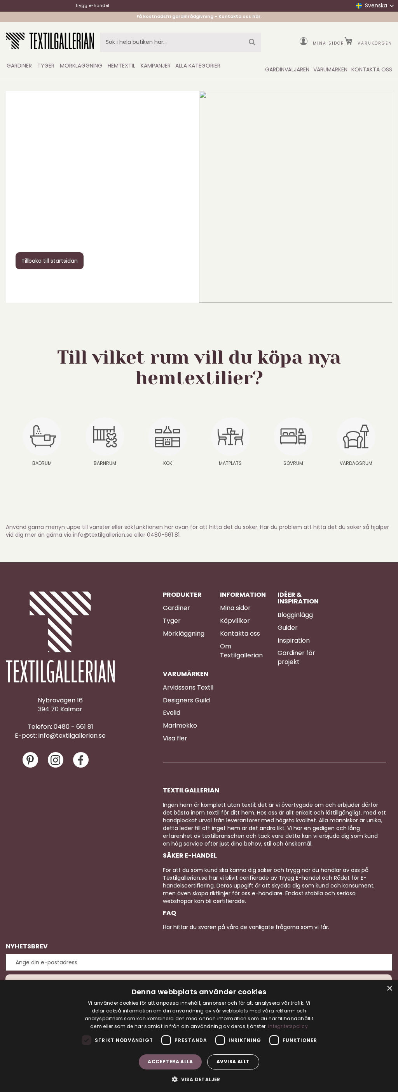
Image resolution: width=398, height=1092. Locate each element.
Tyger (172, 621)
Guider (288, 628)
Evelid (171, 713)
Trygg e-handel (92, 5)
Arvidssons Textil (188, 687)
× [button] (389, 988)
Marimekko (180, 725)
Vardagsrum (356, 463)
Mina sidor (328, 43)
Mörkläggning (183, 633)
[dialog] (199, 1036)
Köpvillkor (235, 621)
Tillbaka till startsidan (49, 261)
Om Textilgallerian (241, 651)
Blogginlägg (295, 615)
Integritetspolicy (288, 1026)
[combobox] (180, 42)
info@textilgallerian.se (72, 735)
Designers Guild (186, 700)
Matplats (230, 463)
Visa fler (175, 738)
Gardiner (176, 608)
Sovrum (293, 463)
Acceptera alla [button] (170, 1061)
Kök (167, 463)
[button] (199, 1079)
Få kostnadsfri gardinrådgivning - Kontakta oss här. (199, 16)
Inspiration (294, 640)
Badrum (42, 463)
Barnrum (105, 463)
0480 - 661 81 (73, 727)
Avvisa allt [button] (233, 1061)
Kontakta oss (240, 633)
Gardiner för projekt (296, 657)
